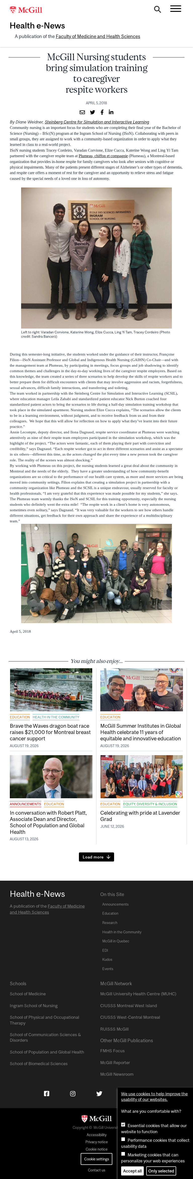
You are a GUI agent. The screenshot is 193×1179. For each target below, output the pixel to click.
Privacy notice (96, 1142)
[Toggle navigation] (175, 8)
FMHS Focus (112, 1050)
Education (20, 717)
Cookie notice (97, 1149)
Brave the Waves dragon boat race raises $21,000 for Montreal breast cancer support (50, 732)
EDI (105, 950)
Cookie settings (96, 1159)
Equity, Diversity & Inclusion (150, 804)
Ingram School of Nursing (34, 1005)
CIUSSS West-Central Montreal (130, 1017)
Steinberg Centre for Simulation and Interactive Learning (97, 121)
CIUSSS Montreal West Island (128, 1005)
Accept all (132, 1170)
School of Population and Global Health (47, 1052)
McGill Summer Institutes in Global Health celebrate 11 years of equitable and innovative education (140, 732)
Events (107, 969)
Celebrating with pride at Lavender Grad (140, 816)
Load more (93, 857)
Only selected (161, 1170)
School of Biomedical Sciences (39, 1063)
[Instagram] (72, 1094)
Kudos (107, 960)
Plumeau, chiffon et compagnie (103, 156)
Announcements (25, 804)
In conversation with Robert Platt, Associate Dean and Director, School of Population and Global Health (48, 822)
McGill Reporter (115, 1062)
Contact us (96, 1170)
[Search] (157, 10)
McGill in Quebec (115, 941)
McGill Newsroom (116, 1074)
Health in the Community (56, 717)
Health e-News (37, 25)
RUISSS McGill (114, 1029)
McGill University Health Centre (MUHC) (138, 993)
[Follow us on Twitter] (99, 1094)
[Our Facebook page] (46, 1094)
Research (109, 923)
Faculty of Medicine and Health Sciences (98, 36)
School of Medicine (28, 993)
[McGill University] (28, 10)
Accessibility (97, 1135)
